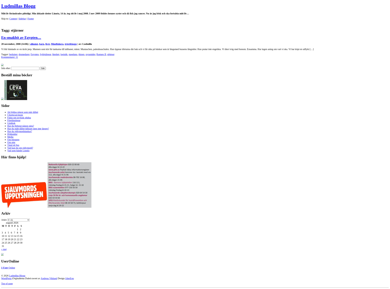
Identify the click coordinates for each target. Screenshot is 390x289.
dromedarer (24, 54)
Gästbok (11, 123)
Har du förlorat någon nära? (20, 126)
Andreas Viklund (49, 278)
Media (10, 137)
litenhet (55, 54)
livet (47, 44)
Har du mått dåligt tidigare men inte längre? (28, 128)
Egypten (35, 54)
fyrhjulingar (45, 54)
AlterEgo (69, 278)
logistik (63, 54)
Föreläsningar (13, 120)
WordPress (6, 278)
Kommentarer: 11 (9, 57)
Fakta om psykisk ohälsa (19, 117)
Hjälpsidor (12, 134)
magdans (73, 54)
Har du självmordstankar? (19, 131)
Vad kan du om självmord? (20, 148)
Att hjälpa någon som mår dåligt (22, 112)
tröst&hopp (71, 44)
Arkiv (4, 220)
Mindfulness (57, 44)
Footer (31, 18)
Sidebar (22, 18)
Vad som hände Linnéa (18, 150)
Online (8, 267)
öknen (81, 54)
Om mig (11, 142)
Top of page (7, 283)
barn (41, 44)
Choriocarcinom (15, 115)
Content (13, 18)
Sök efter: (6, 68)
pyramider (90, 54)
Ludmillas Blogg (18, 6)
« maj (4, 249)
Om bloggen (13, 139)
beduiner (13, 54)
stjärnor (110, 54)
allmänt (34, 44)
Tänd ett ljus (13, 145)
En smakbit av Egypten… (21, 37)
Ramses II (101, 54)
